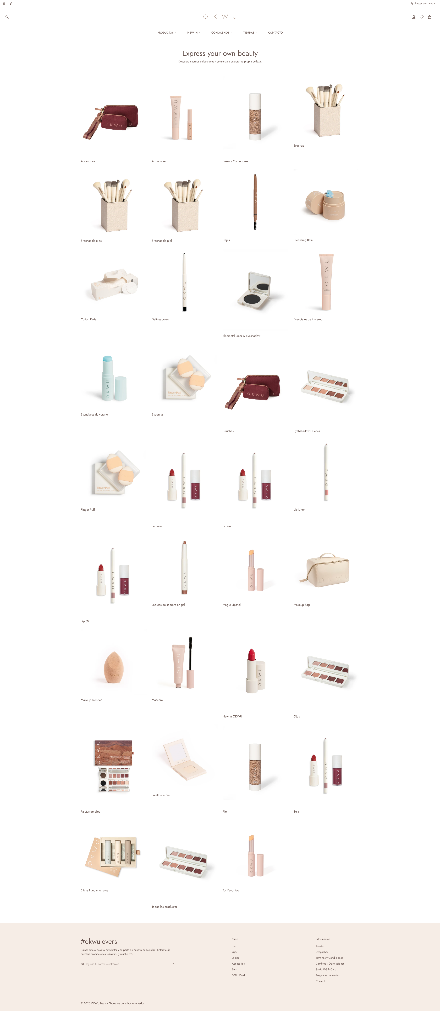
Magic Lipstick (232, 605)
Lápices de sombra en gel (168, 605)
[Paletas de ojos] (114, 765)
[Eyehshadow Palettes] (326, 385)
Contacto (275, 33)
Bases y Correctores (235, 161)
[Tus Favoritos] (255, 852)
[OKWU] (220, 17)
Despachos (322, 952)
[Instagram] (4, 3)
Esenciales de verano (94, 414)
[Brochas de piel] (185, 202)
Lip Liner (299, 509)
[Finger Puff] (114, 472)
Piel (225, 811)
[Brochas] (326, 107)
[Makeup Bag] (326, 567)
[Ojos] (326, 670)
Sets (296, 811)
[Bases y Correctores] (255, 115)
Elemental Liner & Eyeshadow (241, 336)
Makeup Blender (91, 700)
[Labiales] (185, 480)
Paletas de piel (161, 795)
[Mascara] (185, 662)
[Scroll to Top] (433, 992)
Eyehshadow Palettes (307, 431)
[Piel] (255, 765)
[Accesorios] (114, 115)
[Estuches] (255, 385)
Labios (227, 526)
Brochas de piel (162, 240)
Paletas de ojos (90, 811)
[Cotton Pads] (114, 281)
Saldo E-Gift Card (326, 969)
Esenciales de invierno (308, 319)
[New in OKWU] (255, 670)
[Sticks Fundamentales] (114, 852)
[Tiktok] (10, 3)
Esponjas (157, 414)
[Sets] (326, 765)
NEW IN (192, 33)
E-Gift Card (238, 975)
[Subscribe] (171, 964)
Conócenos (220, 33)
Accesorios (88, 161)
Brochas (299, 145)
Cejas (226, 240)
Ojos (297, 716)
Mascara (157, 700)
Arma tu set (159, 161)
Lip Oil (85, 621)
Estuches (228, 431)
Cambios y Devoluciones (330, 964)
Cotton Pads (88, 319)
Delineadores (160, 319)
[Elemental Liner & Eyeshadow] (255, 290)
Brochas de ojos (91, 240)
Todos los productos (164, 906)
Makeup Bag (302, 605)
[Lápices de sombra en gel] (185, 567)
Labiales (157, 526)
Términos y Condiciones (329, 958)
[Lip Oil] (114, 575)
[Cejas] (255, 202)
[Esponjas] (185, 376)
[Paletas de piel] (185, 757)
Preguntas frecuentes (327, 975)
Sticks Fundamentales (94, 890)
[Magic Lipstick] (255, 567)
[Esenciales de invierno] (326, 281)
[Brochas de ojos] (114, 202)
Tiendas (248, 33)
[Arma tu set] (185, 115)
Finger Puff (88, 509)
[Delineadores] (185, 281)
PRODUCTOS (165, 33)
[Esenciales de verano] (114, 376)
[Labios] (255, 480)
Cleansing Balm (304, 240)
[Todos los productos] (185, 861)
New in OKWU (232, 716)
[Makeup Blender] (114, 662)
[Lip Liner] (326, 472)
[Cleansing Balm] (326, 202)
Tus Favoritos (231, 890)
